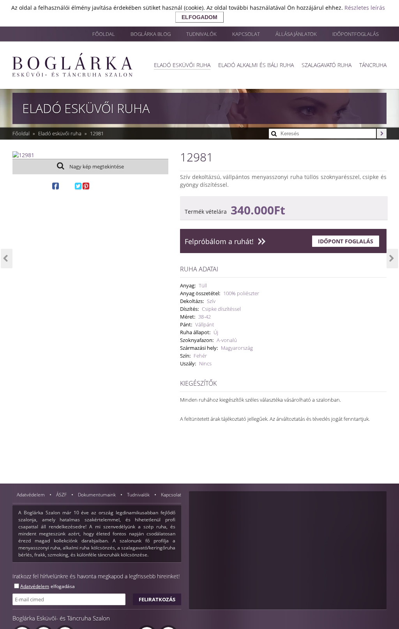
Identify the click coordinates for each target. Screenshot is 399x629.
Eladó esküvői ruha (182, 65)
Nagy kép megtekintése (96, 166)
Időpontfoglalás (355, 33)
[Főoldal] (72, 65)
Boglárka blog (151, 33)
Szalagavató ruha (326, 65)
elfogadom (199, 17)
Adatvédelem (31, 494)
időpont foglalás (345, 241)
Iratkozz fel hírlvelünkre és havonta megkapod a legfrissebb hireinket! (96, 576)
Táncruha (373, 65)
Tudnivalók (201, 33)
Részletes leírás (364, 7)
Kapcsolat (246, 33)
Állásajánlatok (296, 33)
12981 (97, 133)
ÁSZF (62, 494)
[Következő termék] (392, 258)
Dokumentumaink (97, 494)
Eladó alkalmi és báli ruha (256, 65)
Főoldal (103, 33)
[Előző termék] (6, 258)
